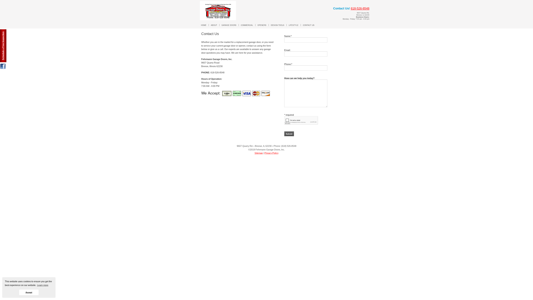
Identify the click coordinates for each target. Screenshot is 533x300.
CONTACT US (308, 25)
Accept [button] (29, 292)
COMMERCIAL (247, 25)
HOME (203, 25)
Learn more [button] (42, 285)
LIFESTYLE (293, 25)
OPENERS (261, 25)
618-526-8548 (360, 8)
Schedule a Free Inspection (3, 45)
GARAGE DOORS (229, 25)
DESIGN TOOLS (277, 25)
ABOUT (214, 25)
